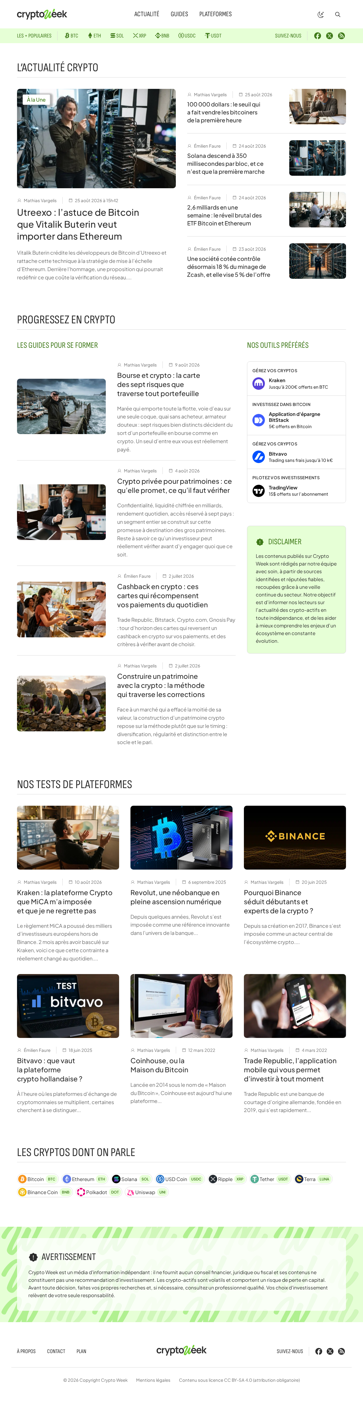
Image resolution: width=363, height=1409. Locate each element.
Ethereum (88, 1179)
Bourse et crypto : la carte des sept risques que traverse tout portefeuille (158, 384)
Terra (316, 1179)
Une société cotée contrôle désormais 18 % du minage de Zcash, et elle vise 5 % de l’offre (228, 266)
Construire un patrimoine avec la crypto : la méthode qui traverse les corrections (161, 685)
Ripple (230, 1179)
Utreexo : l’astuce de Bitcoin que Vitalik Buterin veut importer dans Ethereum (78, 224)
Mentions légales (153, 1380)
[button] (338, 14)
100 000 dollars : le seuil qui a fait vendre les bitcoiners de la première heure (223, 112)
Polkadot (102, 1192)
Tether (274, 1179)
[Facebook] (317, 35)
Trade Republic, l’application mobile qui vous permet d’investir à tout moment (290, 1069)
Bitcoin (41, 1179)
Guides (179, 14)
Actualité (146, 14)
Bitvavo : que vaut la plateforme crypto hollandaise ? (50, 1069)
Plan (81, 1351)
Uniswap (150, 1192)
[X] (329, 35)
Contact (56, 1351)
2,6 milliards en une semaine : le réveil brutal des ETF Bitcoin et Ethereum (224, 215)
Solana (135, 1179)
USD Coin (183, 1179)
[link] (296, 378)
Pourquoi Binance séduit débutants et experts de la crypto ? (278, 901)
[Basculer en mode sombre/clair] (321, 14)
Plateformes (215, 14)
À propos (26, 1351)
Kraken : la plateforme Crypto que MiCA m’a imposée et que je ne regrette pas (65, 901)
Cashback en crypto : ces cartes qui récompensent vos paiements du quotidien (162, 595)
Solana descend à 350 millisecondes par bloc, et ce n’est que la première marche (226, 163)
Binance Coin (48, 1192)
